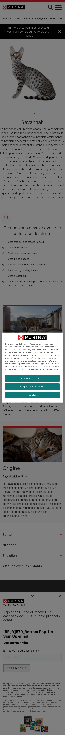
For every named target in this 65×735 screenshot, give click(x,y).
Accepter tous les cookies (32, 386)
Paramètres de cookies (32, 378)
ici (42, 364)
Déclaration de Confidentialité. (44, 369)
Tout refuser (32, 395)
